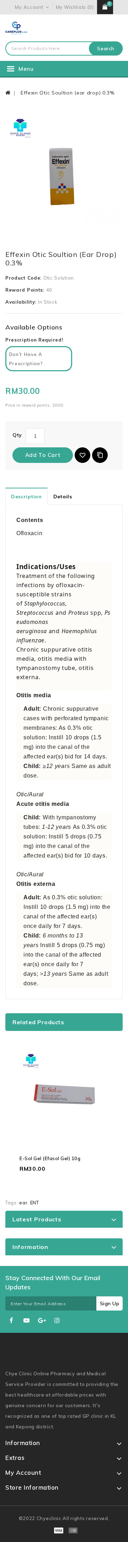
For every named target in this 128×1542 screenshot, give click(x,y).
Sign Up (109, 1303)
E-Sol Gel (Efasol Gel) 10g (50, 1158)
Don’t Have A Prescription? (26, 358)
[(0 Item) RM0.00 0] (105, 7)
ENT (34, 1202)
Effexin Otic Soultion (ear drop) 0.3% (66, 93)
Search (105, 48)
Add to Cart (42, 455)
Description (26, 496)
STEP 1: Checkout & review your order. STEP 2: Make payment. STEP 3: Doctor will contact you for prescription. (37, 361)
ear (23, 1202)
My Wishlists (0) (75, 7)
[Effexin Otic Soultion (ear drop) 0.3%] (64, 172)
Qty (17, 435)
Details (62, 496)
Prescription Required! (34, 340)
